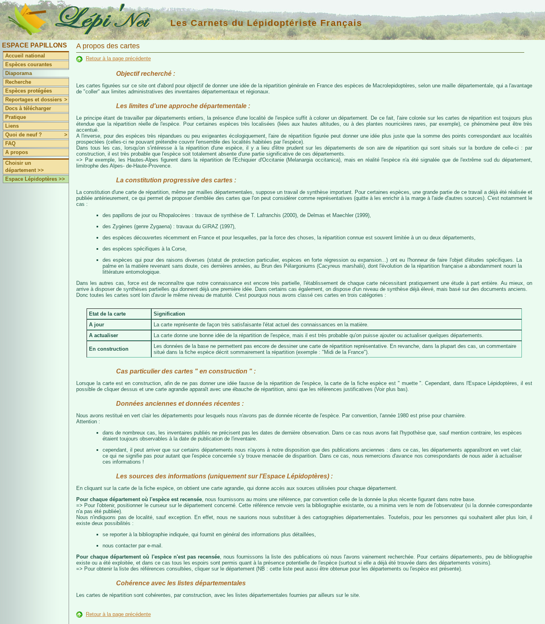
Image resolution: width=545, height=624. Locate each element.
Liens (12, 126)
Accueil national (25, 56)
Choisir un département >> (24, 166)
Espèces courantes (28, 64)
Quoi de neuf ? (36, 135)
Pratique (15, 117)
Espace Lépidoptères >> (35, 179)
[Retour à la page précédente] (79, 58)
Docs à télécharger (28, 108)
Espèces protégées (28, 91)
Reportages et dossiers (36, 100)
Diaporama (18, 73)
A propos (16, 152)
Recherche (18, 82)
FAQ (10, 143)
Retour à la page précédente (118, 58)
